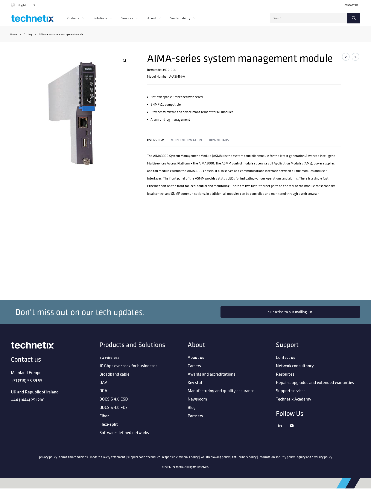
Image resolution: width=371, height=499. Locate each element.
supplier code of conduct (143, 457)
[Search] (353, 18)
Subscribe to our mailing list (290, 311)
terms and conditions (73, 457)
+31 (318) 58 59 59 (27, 380)
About (151, 18)
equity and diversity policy (314, 457)
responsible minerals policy (180, 457)
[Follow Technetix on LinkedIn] (283, 431)
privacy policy (48, 457)
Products (73, 18)
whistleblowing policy (215, 457)
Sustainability (180, 18)
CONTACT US (351, 5)
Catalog (28, 34)
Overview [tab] (155, 140)
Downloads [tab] (219, 140)
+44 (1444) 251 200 (27, 399)
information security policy (277, 457)
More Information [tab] (186, 140)
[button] (125, 60)
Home (13, 34)
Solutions (100, 18)
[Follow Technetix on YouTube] (295, 431)
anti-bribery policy (244, 457)
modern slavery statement (107, 457)
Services (127, 18)
